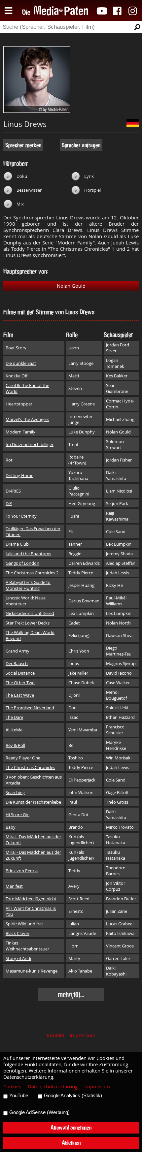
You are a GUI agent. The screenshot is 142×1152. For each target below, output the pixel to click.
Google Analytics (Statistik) (73, 1095)
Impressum (82, 1035)
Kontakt (55, 1035)
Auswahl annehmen (71, 1127)
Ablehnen (71, 1142)
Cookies (12, 1086)
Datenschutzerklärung (53, 1086)
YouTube (18, 1095)
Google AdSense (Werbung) (39, 1112)
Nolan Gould (71, 286)
